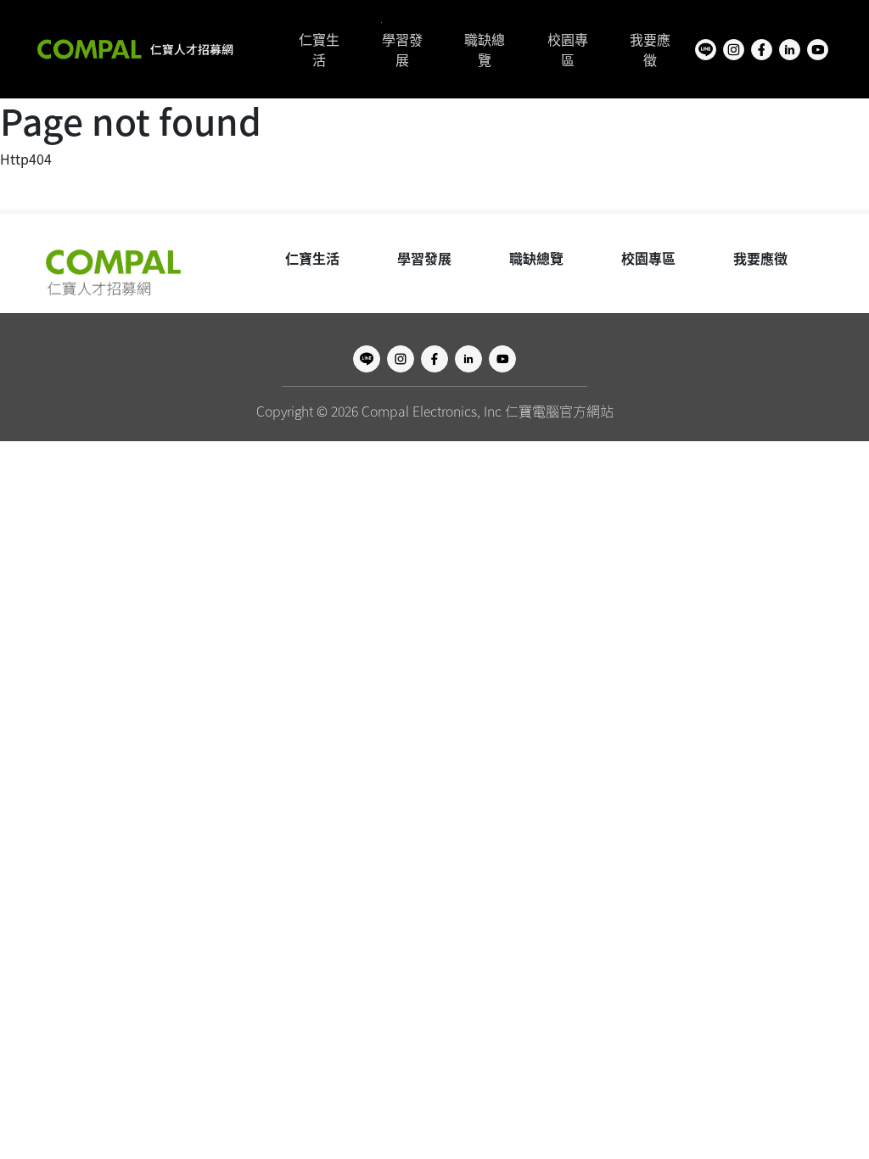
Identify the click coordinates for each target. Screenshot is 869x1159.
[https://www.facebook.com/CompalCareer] (761, 49)
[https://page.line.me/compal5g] (705, 49)
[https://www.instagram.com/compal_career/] (733, 49)
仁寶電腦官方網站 (559, 410)
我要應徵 (650, 49)
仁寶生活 (319, 49)
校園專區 (567, 49)
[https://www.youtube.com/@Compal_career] (817, 49)
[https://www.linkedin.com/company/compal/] (789, 49)
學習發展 (402, 49)
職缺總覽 (484, 49)
